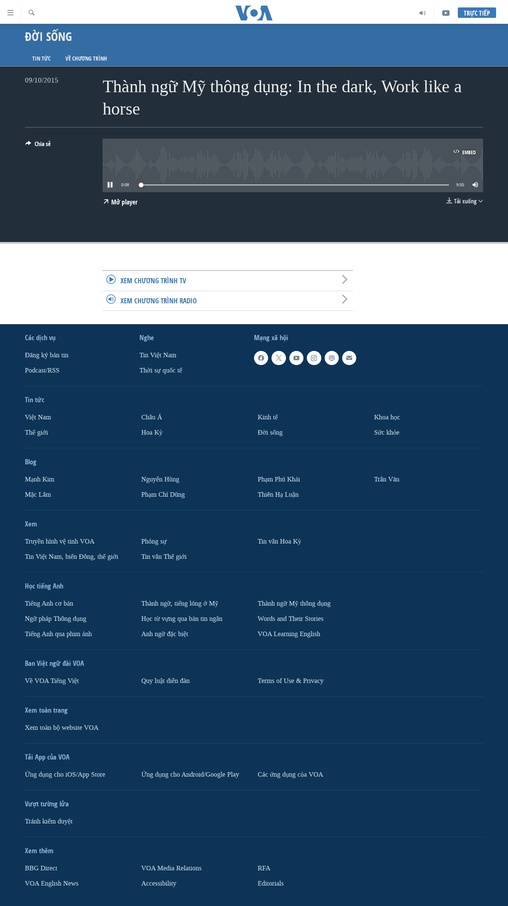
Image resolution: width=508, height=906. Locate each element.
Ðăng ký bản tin (46, 355)
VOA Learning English (289, 633)
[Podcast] (332, 358)
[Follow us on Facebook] (261, 358)
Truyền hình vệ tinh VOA (59, 541)
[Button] (38, 146)
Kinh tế (268, 417)
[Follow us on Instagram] (314, 358)
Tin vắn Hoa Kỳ (279, 541)
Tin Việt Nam (157, 355)
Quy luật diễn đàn (165, 680)
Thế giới (36, 432)
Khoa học (387, 417)
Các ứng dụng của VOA (290, 774)
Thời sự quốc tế (160, 370)
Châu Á (151, 417)
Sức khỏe (386, 432)
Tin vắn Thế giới (164, 556)
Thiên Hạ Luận (278, 494)
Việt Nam (38, 417)
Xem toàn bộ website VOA (62, 727)
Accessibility (158, 883)
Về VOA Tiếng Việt (52, 680)
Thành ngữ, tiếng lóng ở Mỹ (179, 603)
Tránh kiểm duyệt (49, 821)
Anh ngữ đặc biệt (164, 633)
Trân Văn (386, 479)
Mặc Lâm (38, 494)
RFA (264, 868)
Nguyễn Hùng (160, 479)
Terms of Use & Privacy (291, 680)
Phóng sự (154, 541)
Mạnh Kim (39, 479)
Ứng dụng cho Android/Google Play (190, 774)
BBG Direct (41, 868)
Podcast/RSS (42, 370)
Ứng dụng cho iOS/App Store (65, 774)
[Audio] (422, 13)
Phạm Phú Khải (279, 479)
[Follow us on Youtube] (296, 358)
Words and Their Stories (291, 618)
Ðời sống (270, 432)
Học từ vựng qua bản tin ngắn (181, 618)
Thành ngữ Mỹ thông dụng (294, 603)
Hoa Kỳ (152, 432)
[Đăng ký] (349, 358)
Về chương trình (86, 58)
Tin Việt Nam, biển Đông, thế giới (71, 556)
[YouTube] (446, 13)
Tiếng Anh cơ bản (49, 603)
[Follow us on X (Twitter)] (278, 358)
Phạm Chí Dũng (163, 494)
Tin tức (41, 58)
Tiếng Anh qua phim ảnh (58, 633)
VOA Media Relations (171, 868)
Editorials (271, 883)
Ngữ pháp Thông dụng (55, 618)
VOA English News (51, 883)
